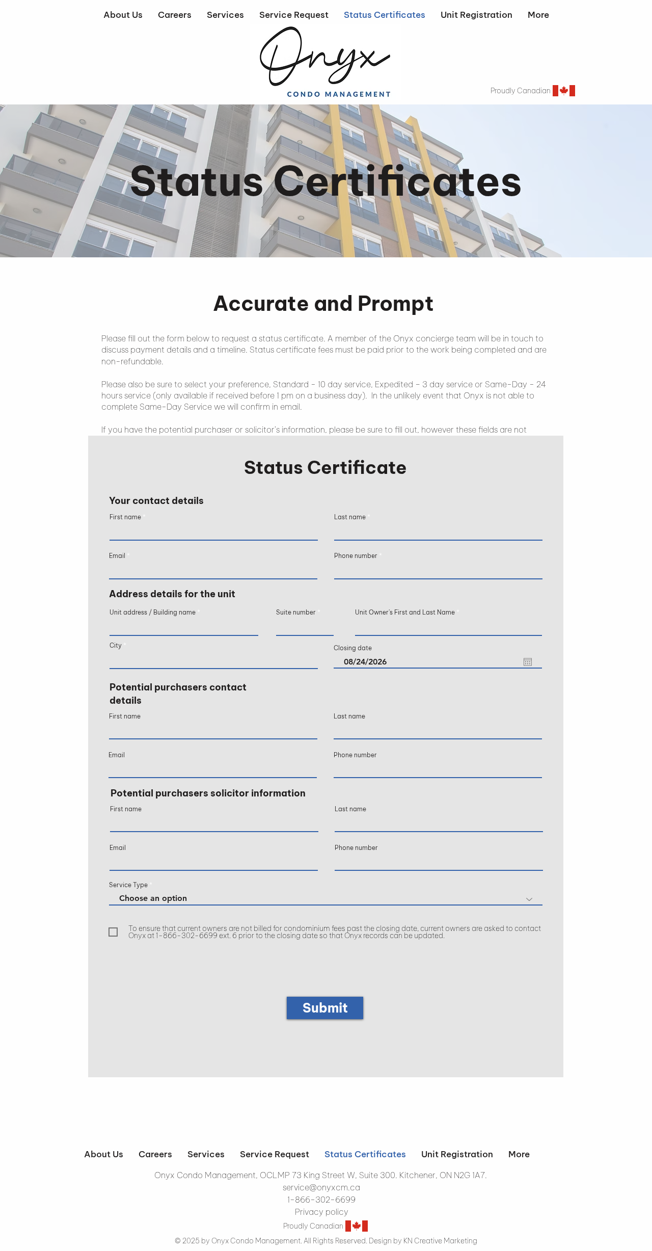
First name (125, 517)
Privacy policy (321, 1212)
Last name (350, 517)
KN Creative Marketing (440, 1240)
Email (117, 556)
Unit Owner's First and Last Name (405, 612)
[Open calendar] (528, 662)
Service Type (128, 885)
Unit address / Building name (153, 612)
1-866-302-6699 (321, 1199)
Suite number (296, 612)
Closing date (353, 648)
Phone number (355, 556)
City (116, 646)
